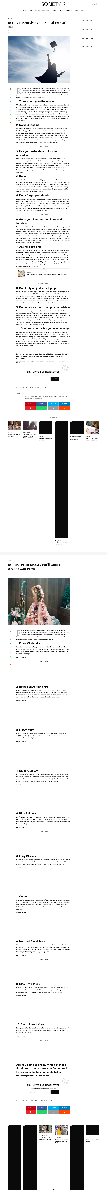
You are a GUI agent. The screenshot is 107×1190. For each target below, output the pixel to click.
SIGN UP (55, 379)
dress (27, 1100)
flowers (46, 1100)
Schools (76, 10)
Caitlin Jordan (17, 572)
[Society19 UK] (53, 4)
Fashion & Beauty (43, 1135)
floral (41, 1100)
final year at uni (32, 387)
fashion (36, 1100)
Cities (82, 10)
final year (24, 387)
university (44, 387)
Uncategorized (27, 432)
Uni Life (10, 18)
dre (23, 1100)
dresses (32, 1100)
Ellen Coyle (16, 30)
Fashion (10, 560)
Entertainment (59, 1137)
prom (51, 1100)
